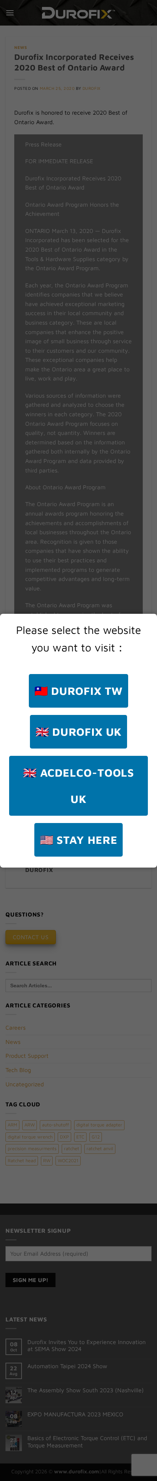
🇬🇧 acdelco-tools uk (78, 785)
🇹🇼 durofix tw (78, 690)
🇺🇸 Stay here (79, 839)
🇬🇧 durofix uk (78, 731)
